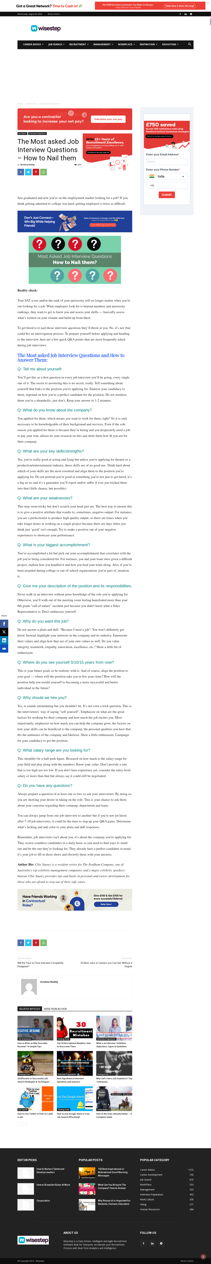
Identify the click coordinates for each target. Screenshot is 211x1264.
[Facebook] (180, 14)
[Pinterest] (36, 172)
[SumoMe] (4, 648)
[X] (4, 632)
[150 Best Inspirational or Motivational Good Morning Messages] (87, 1173)
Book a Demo (54, 14)
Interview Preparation (37, 133)
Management (102, 44)
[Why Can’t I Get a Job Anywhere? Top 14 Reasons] (114, 1063)
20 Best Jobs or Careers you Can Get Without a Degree (106, 964)
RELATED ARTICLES (29, 1009)
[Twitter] (28, 172)
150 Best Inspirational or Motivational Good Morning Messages (113, 1172)
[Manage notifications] (203, 1256)
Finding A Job (63, 1039)
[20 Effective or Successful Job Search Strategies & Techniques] (35, 1063)
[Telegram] (191, 14)
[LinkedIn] (4, 640)
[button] (190, 44)
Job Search (55, 44)
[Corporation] (25, 1205)
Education (169, 44)
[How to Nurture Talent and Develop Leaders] (25, 1173)
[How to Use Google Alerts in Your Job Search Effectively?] (75, 1098)
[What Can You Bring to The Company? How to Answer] (87, 1189)
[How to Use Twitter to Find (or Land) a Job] (35, 1098)
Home (20, 103)
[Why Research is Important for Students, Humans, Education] (87, 1205)
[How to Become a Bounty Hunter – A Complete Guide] (114, 1098)
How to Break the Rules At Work (53, 1184)
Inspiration (147, 44)
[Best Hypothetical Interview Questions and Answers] (75, 1063)
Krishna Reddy (27, 164)
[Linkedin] (185, 14)
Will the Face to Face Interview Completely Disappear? (40, 964)
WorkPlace (125, 44)
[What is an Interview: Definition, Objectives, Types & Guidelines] (114, 1028)
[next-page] (25, 1124)
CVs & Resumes (24, 1039)
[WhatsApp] (43, 172)
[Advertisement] (134, 28)
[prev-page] (19, 1124)
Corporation (43, 1200)
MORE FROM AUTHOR (55, 1009)
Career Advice (32, 44)
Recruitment (77, 44)
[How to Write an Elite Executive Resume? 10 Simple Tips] (35, 1028)
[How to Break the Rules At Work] (25, 1189)
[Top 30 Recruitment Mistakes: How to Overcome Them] (75, 1028)
